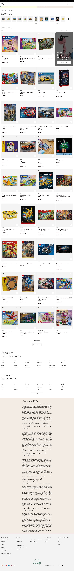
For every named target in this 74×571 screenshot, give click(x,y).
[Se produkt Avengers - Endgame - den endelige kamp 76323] (64, 215)
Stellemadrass (63, 365)
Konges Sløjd (15, 389)
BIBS (26, 389)
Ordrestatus (3, 541)
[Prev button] (0, 7)
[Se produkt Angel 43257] (10, 43)
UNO (62, 389)
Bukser (50, 362)
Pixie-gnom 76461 (24, 297)
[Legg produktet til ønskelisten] (17, 34)
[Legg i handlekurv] (17, 54)
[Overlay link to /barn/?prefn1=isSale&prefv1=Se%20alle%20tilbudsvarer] (19, 7)
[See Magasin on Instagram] (59, 565)
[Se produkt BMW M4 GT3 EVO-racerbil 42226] (46, 112)
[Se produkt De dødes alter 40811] (10, 146)
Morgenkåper (27, 360)
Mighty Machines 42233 (43, 195)
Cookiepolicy (3, 550)
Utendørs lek (15, 365)
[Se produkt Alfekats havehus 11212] (46, 317)
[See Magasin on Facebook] (60, 565)
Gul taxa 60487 (41, 92)
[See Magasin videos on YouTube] (62, 565)
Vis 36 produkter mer (37, 344)
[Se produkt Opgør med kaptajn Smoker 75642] (28, 78)
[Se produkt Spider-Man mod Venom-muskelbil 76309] (46, 283)
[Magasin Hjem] (3, 4)
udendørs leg (38, 527)
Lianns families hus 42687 (62, 126)
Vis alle (37, 393)
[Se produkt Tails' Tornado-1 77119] (10, 317)
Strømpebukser (27, 362)
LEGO (3, 56)
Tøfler (50, 360)
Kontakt (2, 547)
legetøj (31, 525)
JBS (13, 387)
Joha (50, 386)
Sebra (2, 389)
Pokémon (21, 227)
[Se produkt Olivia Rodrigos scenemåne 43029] (46, 146)
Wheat (50, 384)
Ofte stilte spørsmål (19, 541)
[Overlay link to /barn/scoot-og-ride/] (64, 49)
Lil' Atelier (2, 384)
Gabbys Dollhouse (40, 330)
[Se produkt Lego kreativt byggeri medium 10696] (10, 215)
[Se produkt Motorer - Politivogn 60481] (46, 249)
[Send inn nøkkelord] (55, 4)
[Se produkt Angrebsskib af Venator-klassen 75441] (64, 249)
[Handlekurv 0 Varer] (72, 4)
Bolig (59, 544)
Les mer (17, 549)
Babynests (27, 365)
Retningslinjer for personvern (6, 553)
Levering (2, 544)
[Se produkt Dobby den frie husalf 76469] (28, 249)
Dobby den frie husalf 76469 (26, 263)
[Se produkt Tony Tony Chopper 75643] (64, 317)
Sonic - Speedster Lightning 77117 (64, 297)
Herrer (59, 541)
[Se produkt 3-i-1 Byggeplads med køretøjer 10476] (10, 180)
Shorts (62, 362)
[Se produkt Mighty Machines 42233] (46, 180)
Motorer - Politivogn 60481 (44, 263)
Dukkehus (2, 360)
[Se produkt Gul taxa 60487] (46, 78)
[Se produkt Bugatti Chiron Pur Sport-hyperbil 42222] (28, 146)
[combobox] (60, 4)
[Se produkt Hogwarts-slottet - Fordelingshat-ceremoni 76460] (64, 180)
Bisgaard (62, 386)
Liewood (14, 386)
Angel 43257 (5, 58)
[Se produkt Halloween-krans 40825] (10, 283)
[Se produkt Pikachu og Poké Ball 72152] (28, 215)
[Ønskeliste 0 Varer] (69, 4)
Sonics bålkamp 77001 (25, 195)
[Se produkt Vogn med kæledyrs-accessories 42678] (28, 43)
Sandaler (2, 362)
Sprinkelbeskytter (52, 365)
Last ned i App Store (33, 541)
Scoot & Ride (63, 387)
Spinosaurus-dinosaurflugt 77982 (45, 58)
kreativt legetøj (35, 526)
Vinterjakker (63, 360)
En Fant (62, 384)
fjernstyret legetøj (48, 526)
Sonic (3, 330)
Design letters (39, 386)
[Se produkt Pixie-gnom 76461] (28, 283)
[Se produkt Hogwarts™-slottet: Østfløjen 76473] (10, 112)
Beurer (26, 387)
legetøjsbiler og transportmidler (28, 527)
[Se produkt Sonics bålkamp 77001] (28, 180)
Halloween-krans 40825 (7, 297)
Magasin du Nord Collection (41, 384)
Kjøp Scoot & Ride (64, 62)
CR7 (50, 387)
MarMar (2, 386)
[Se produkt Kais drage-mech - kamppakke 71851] (10, 249)
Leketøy (14, 362)
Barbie (50, 389)
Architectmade (39, 387)
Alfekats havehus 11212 (43, 332)
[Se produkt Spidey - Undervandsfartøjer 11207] (10, 78)
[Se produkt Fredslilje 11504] (64, 146)
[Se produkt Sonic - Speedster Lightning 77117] (64, 283)
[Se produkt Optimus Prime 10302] (64, 78)
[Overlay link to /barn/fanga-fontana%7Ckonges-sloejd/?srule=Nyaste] (55, 7)
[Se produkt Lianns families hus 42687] (64, 112)
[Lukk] (53, 291)
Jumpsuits (2, 365)
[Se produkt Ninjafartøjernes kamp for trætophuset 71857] (46, 215)
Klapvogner (39, 365)
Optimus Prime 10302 (61, 92)
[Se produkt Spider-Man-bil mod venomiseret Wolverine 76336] (28, 112)
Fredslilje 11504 (59, 161)
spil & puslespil (41, 526)
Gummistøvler (39, 362)
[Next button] (73, 7)
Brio (26, 386)
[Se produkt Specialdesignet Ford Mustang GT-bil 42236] (28, 317)
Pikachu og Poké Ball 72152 (26, 229)
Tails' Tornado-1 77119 (7, 332)
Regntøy (14, 360)
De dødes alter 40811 (7, 161)
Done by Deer (27, 384)
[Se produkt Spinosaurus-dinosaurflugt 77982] (46, 43)
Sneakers (38, 360)
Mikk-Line (38, 389)
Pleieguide (46, 541)
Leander (2, 387)
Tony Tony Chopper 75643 (62, 332)
